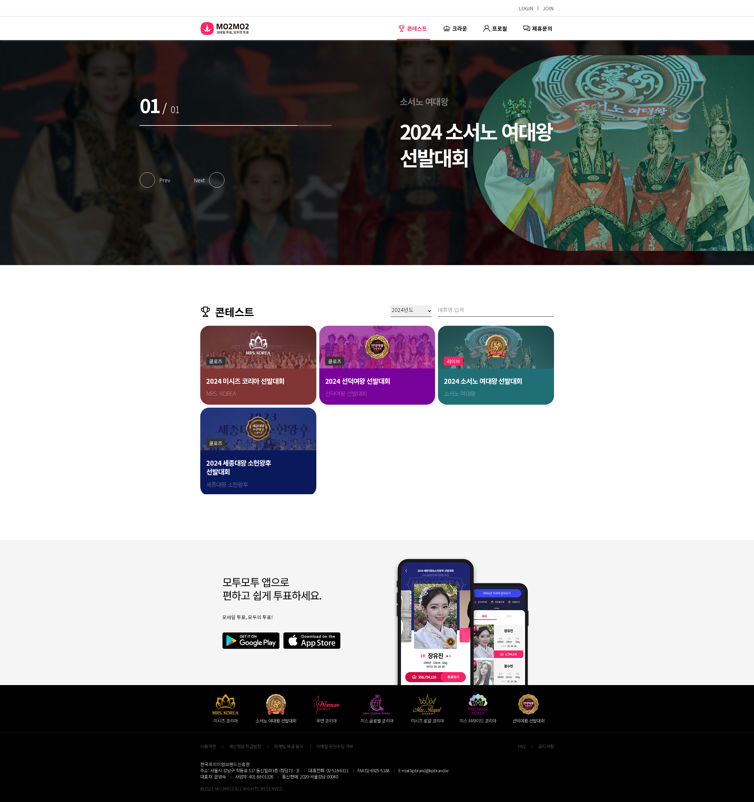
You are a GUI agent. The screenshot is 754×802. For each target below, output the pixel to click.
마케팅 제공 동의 (288, 746)
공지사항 (546, 746)
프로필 (499, 28)
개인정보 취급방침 (245, 746)
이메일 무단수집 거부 (334, 746)
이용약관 (208, 746)
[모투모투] (225, 28)
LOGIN (526, 8)
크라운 (459, 28)
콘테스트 (417, 28)
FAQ (521, 746)
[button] (157, 180)
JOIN (548, 8)
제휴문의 (542, 28)
